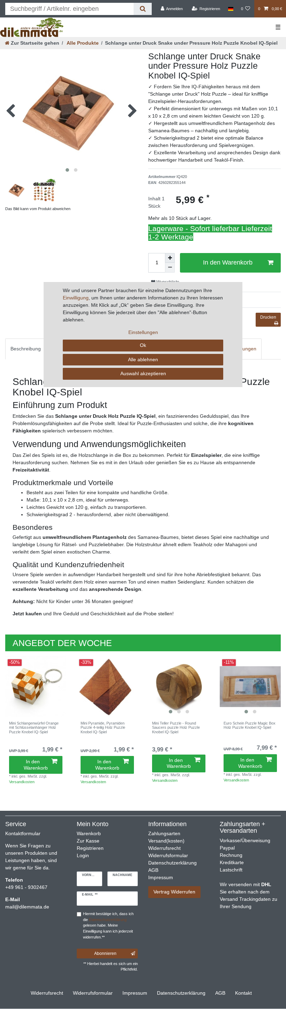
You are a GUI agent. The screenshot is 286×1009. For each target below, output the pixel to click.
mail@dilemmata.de (27, 907)
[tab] (25, 349)
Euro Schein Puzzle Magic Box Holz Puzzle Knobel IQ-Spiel (250, 725)
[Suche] (142, 9)
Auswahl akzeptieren (143, 373)
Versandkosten (22, 782)
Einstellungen (143, 332)
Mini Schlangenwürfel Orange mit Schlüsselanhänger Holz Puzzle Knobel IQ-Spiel (34, 727)
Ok (143, 345)
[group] (250, 686)
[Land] (230, 8)
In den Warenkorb (36, 765)
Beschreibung (25, 348)
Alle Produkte (82, 43)
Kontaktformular (22, 833)
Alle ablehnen (143, 359)
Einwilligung (76, 298)
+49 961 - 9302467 (26, 887)
